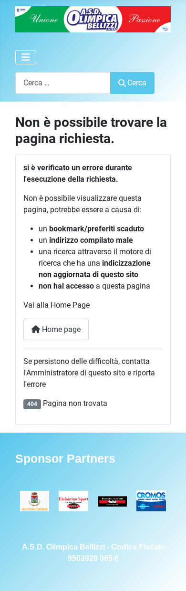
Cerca (136, 82)
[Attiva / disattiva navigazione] (25, 57)
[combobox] (63, 82)
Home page (60, 329)
